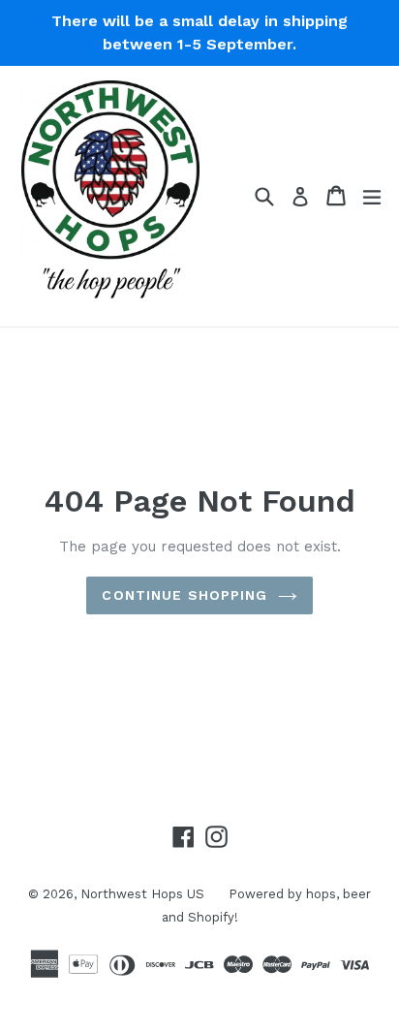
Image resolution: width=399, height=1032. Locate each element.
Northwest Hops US (142, 894)
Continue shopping (184, 595)
